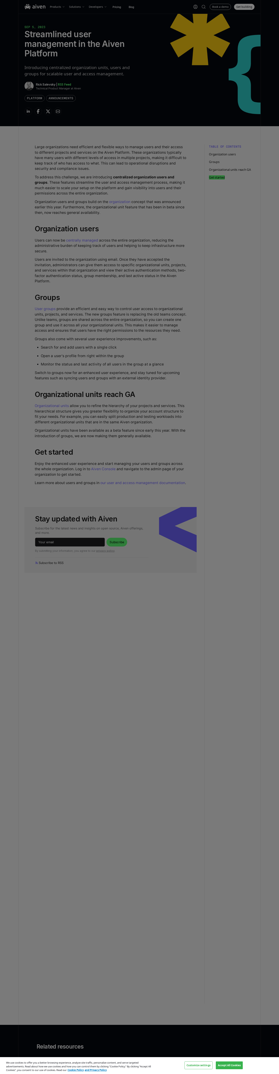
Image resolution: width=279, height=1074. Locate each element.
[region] (139, 1065)
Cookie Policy (76, 1070)
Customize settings (198, 1065)
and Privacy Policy (96, 1070)
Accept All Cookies (229, 1065)
